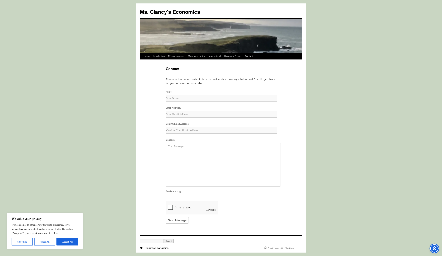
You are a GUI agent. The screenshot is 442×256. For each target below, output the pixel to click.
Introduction (159, 56)
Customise (22, 241)
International (215, 56)
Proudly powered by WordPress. (281, 248)
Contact (249, 56)
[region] (45, 231)
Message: (170, 139)
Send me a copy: (174, 191)
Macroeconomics (196, 56)
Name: (169, 91)
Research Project (233, 56)
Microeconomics (176, 56)
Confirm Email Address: (177, 123)
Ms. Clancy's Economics (170, 11)
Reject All (45, 241)
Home (147, 56)
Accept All (67, 241)
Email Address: (173, 107)
